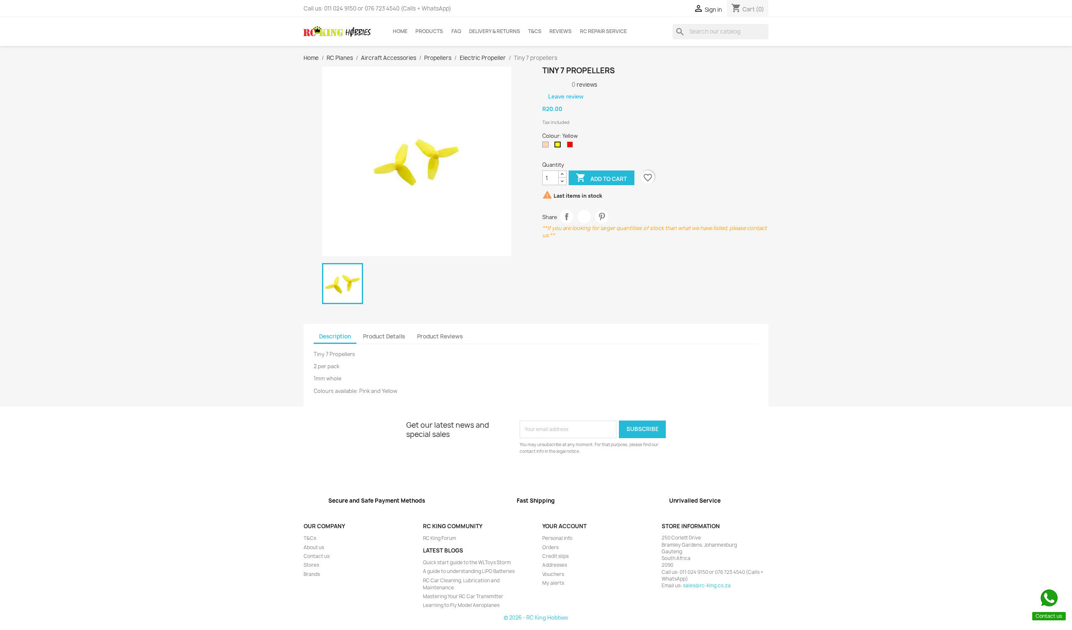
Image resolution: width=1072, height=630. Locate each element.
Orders (550, 547)
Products (429, 31)
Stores (311, 565)
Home (400, 31)
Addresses (554, 565)
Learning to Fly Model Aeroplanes (461, 605)
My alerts (553, 583)
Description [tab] (335, 336)
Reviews (560, 31)
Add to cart (601, 178)
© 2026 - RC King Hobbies (536, 617)
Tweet (584, 217)
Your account (564, 526)
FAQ (456, 31)
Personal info (557, 538)
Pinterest (602, 217)
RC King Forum (439, 538)
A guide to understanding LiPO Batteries (469, 571)
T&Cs (534, 31)
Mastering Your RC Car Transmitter (463, 596)
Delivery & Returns (494, 31)
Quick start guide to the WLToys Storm (467, 562)
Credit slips (555, 556)
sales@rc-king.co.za (707, 585)
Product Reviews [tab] (440, 336)
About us (314, 547)
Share (567, 217)
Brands (312, 574)
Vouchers (553, 574)
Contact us (317, 556)
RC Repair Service (603, 31)
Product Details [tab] (384, 336)
